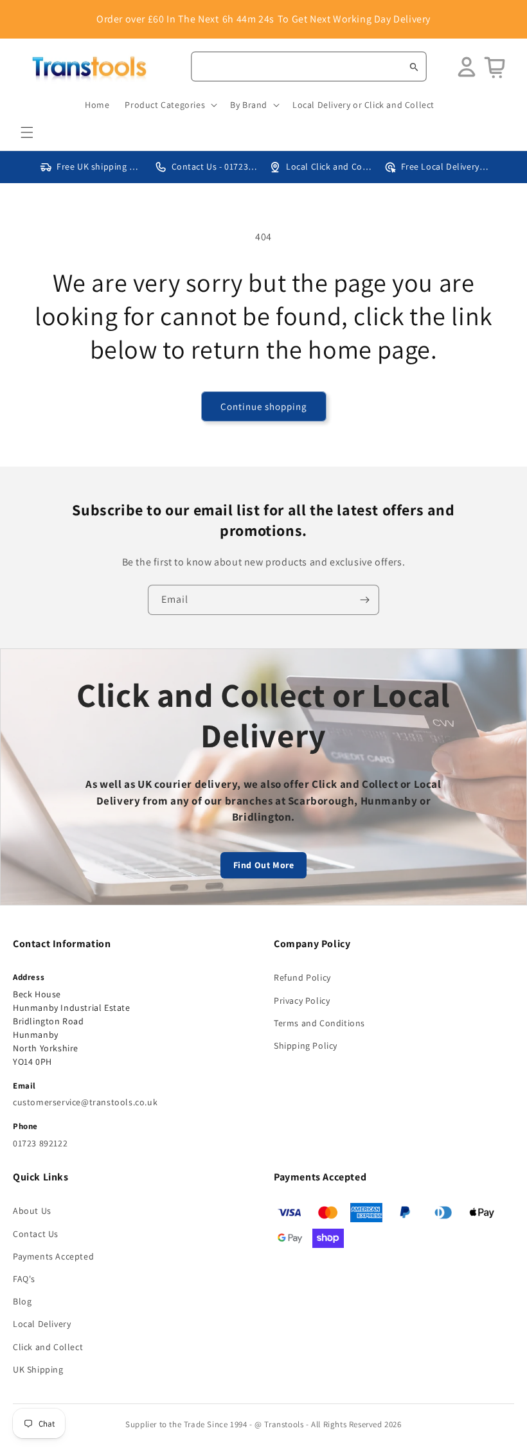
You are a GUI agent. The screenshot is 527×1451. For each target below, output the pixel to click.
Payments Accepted (53, 1256)
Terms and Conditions (319, 1023)
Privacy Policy (302, 1000)
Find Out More (263, 865)
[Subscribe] (364, 600)
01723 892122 (40, 1143)
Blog (22, 1301)
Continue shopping (263, 406)
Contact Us (35, 1234)
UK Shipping (38, 1369)
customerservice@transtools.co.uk (85, 1102)
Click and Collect (48, 1347)
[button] (27, 132)
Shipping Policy (305, 1045)
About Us (32, 1210)
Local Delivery (42, 1324)
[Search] (414, 66)
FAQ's (24, 1279)
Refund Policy (302, 977)
